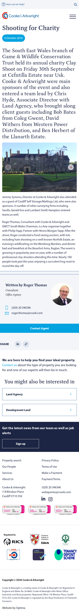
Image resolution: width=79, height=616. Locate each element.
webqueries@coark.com (56, 492)
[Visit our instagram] (50, 498)
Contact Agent (39, 328)
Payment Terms (51, 479)
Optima (20, 608)
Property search (11, 460)
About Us (7, 479)
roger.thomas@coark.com (27, 313)
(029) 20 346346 (21, 307)
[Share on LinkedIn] (18, 343)
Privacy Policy (50, 460)
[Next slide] (71, 167)
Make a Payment (52, 473)
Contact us (9, 365)
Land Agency (14, 394)
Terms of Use (49, 466)
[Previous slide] (8, 167)
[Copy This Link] (26, 343)
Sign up (21, 443)
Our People (9, 466)
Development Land (18, 410)
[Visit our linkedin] (43, 498)
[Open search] (75, 4)
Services (7, 473)
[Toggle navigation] (72, 17)
